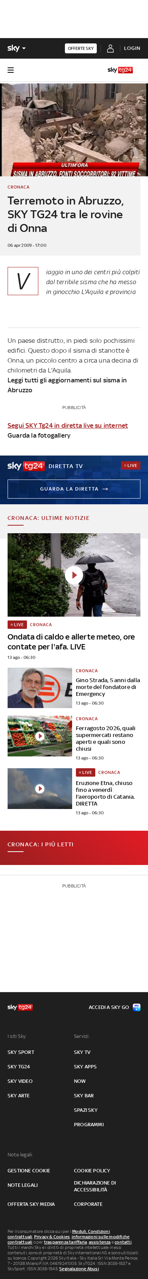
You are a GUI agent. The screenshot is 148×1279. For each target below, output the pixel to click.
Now (80, 1081)
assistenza (100, 1242)
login (132, 48)
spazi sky (86, 1110)
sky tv (82, 1052)
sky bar (84, 1095)
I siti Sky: (17, 1036)
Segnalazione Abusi (79, 1268)
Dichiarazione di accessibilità (95, 1186)
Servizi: (82, 1036)
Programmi (89, 1124)
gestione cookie (29, 1170)
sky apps (85, 1067)
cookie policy (92, 1170)
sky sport (21, 1052)
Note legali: (20, 1154)
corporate (88, 1204)
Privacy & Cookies (52, 1236)
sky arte (19, 1095)
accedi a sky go (109, 1007)
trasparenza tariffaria (65, 1242)
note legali (23, 1185)
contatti (123, 1242)
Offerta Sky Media (31, 1204)
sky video (20, 1081)
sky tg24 (19, 1067)
